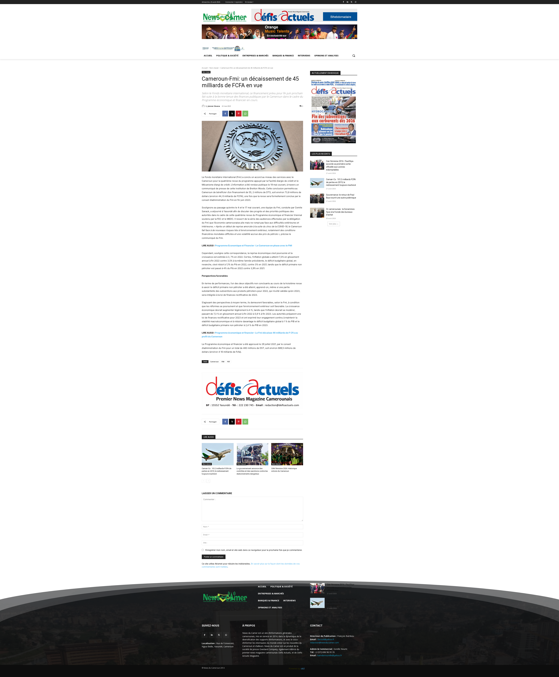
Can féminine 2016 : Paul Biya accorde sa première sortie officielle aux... (340, 587)
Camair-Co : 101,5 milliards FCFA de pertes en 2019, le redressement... (342, 602)
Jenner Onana (214, 106)
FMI (223, 361)
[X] (351, 2)
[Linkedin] (347, 2)
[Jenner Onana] (204, 106)
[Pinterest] (239, 113)
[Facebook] (343, 2)
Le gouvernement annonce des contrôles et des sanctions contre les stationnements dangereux (252, 471)
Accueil (205, 68)
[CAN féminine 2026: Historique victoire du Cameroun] (287, 454)
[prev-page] (203, 481)
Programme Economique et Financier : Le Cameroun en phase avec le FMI (253, 245)
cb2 (303, 668)
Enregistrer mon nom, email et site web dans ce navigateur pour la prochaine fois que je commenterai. (253, 550)
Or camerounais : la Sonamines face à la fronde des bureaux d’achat (340, 212)
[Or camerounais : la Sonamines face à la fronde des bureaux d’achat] (317, 213)
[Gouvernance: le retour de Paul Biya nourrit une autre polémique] (317, 198)
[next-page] (208, 481)
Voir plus (332, 224)
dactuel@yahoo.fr (325, 639)
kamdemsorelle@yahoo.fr (329, 655)
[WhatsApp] (355, 2)
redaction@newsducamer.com (324, 642)
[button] (353, 55)
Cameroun (214, 361)
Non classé (214, 68)
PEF (228, 361)
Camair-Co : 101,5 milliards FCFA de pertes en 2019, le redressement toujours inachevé (216, 471)
